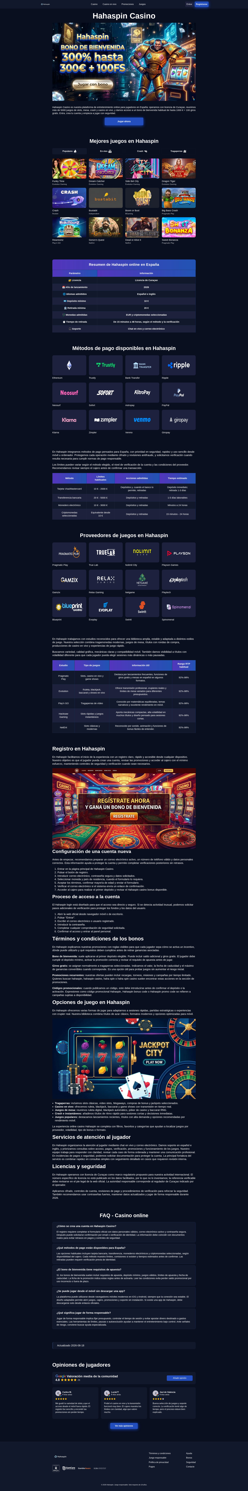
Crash (140, 151)
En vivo (103, 151)
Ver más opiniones (124, 1426)
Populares (68, 151)
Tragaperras (176, 151)
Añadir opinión (179, 1378)
